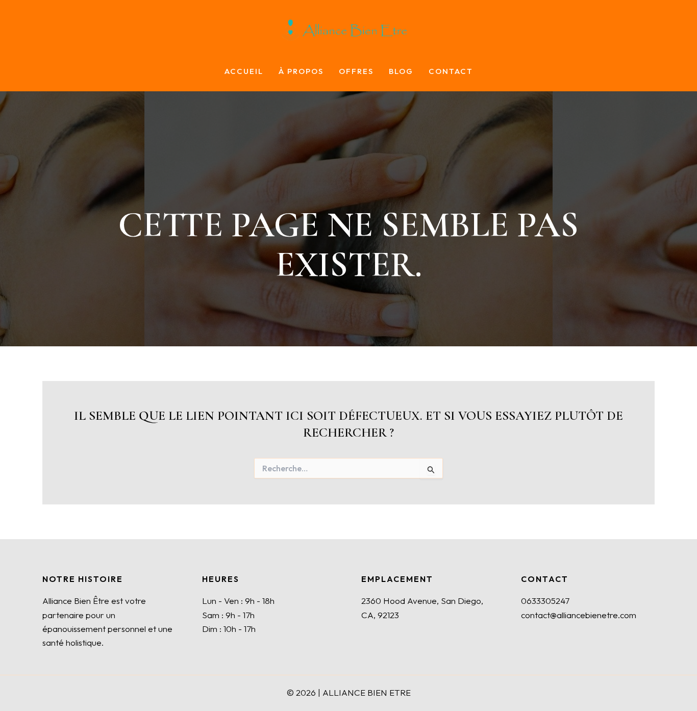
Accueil (244, 71)
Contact (451, 71)
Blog (401, 71)
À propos (301, 71)
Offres (356, 71)
